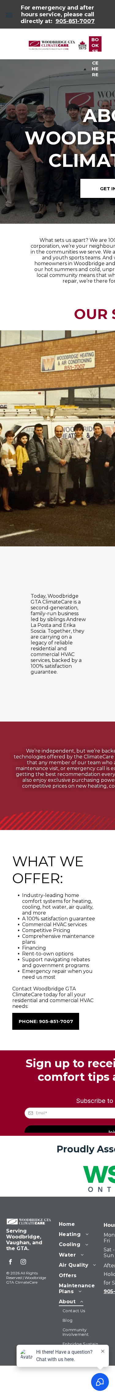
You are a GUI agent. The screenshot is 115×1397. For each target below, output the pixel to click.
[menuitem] (81, 1223)
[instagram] (23, 1262)
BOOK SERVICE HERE (95, 44)
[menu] (9, 15)
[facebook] (10, 1262)
